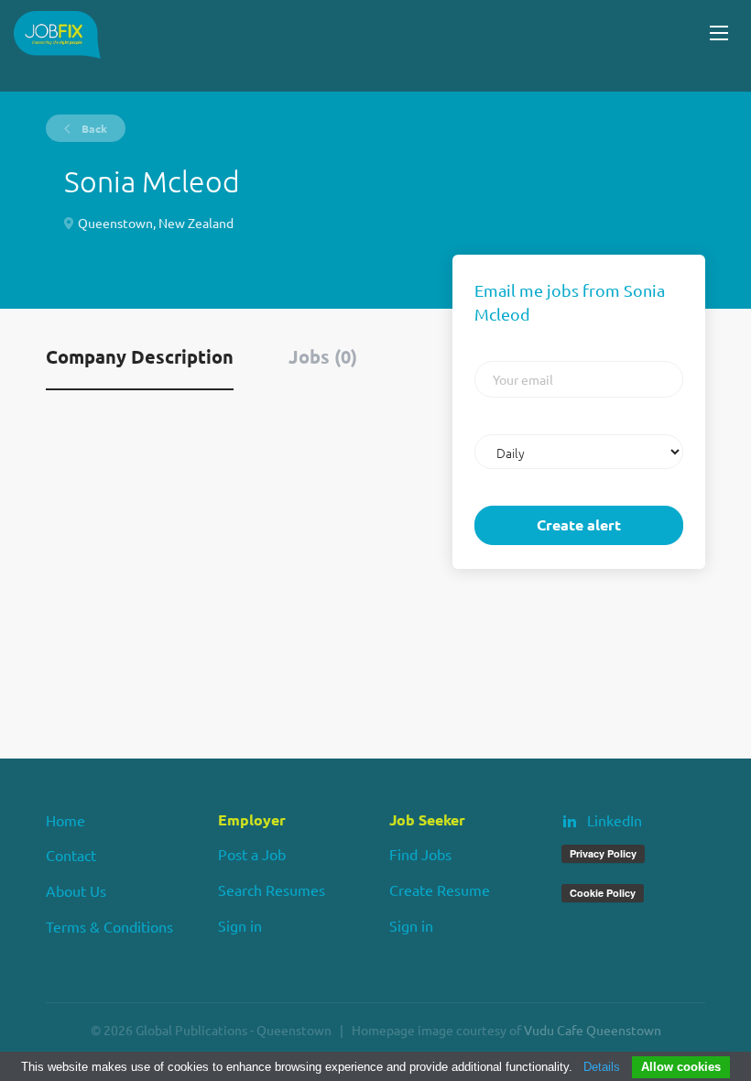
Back (93, 128)
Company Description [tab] (140, 356)
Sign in (240, 925)
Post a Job (252, 854)
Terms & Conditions (109, 926)
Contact (71, 855)
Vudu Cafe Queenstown (592, 1029)
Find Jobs (420, 854)
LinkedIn (614, 820)
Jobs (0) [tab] (322, 356)
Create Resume (439, 889)
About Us (76, 890)
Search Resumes (271, 889)
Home (65, 820)
